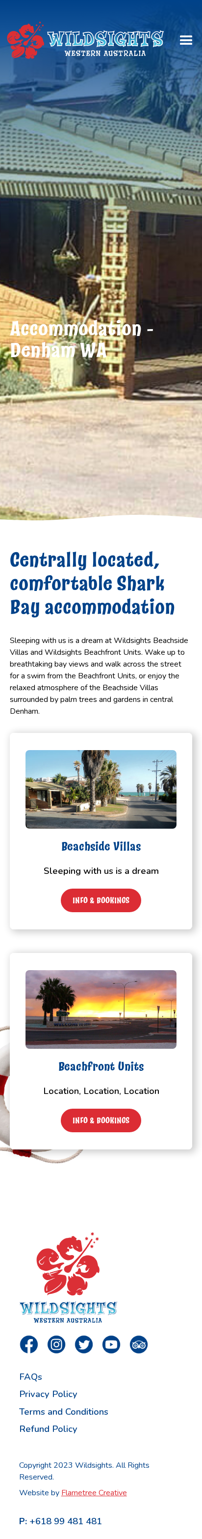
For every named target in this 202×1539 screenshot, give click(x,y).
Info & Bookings (101, 1120)
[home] (85, 41)
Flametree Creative (94, 1492)
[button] (186, 40)
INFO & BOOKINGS (101, 900)
